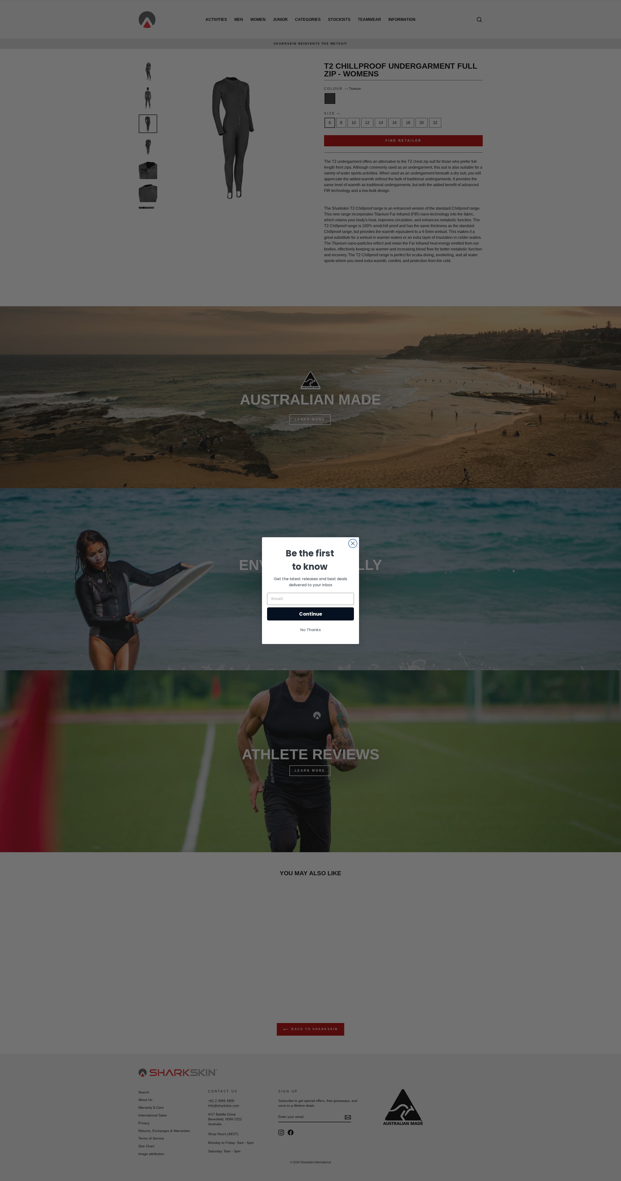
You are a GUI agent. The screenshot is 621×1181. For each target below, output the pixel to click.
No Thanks (310, 630)
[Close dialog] (353, 543)
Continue (310, 614)
